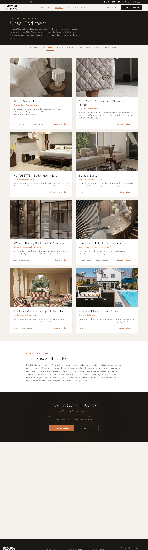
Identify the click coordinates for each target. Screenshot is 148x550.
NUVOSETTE (71, 48)
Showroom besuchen (131, 7)
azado (114, 47)
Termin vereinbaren (62, 428)
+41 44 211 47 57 (87, 428)
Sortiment (59, 7)
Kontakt (83, 7)
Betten (50, 48)
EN (112, 7)
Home (42, 7)
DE (108, 7)
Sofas (81, 47)
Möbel (88, 48)
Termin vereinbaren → (133, 2)
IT (118, 7)
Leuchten (97, 47)
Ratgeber (75, 7)
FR (115, 7)
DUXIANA (59, 47)
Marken (68, 7)
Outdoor (106, 47)
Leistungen (49, 7)
